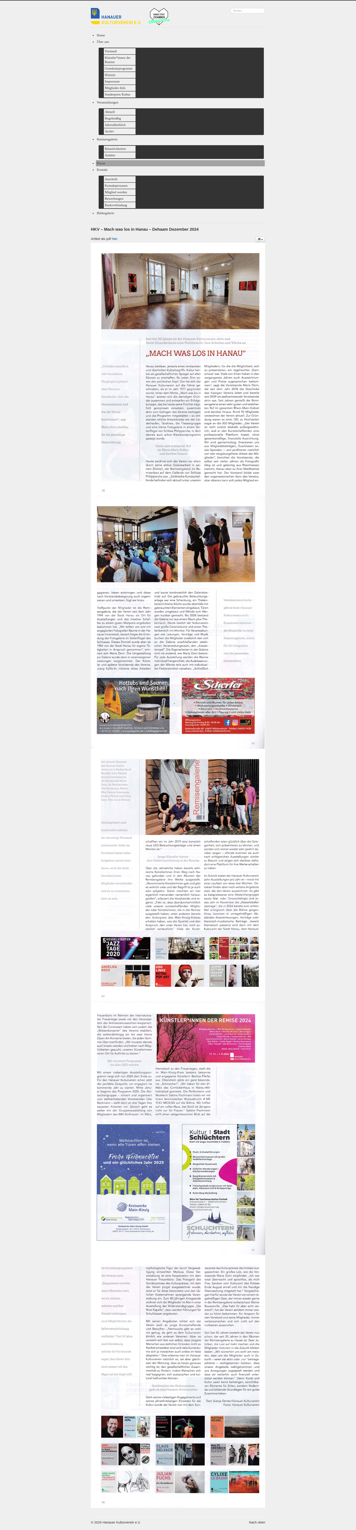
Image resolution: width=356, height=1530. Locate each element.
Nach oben (257, 1522)
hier (114, 239)
